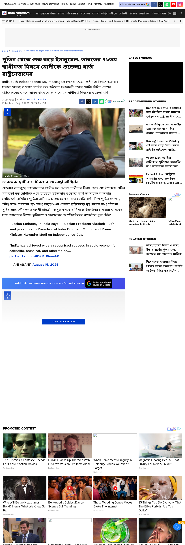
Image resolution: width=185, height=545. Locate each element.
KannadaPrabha (50, 4)
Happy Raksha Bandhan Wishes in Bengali (41, 21)
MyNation (109, 4)
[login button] (170, 13)
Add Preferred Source (132, 4)
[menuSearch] (181, 13)
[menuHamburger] (175, 13)
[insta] (180, 4)
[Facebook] (154, 4)
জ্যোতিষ (144, 13)
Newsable (23, 4)
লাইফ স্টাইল (109, 13)
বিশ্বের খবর (159, 13)
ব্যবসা (95, 13)
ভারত (60, 13)
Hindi (89, 4)
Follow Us (118, 101)
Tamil (73, 4)
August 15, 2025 (45, 264)
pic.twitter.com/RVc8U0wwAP (34, 256)
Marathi (98, 4)
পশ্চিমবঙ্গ (72, 13)
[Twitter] (160, 4)
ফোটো (123, 13)
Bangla (81, 4)
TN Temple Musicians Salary (141, 21)
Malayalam (10, 4)
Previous (174, 21)
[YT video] (173, 4)
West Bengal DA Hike (78, 21)
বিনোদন (85, 13)
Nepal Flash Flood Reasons (108, 21)
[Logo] (17, 13)
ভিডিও (133, 13)
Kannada (35, 4)
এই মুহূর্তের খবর (45, 13)
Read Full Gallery (64, 321)
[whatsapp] (167, 4)
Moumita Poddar (36, 99)
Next (180, 21)
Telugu (64, 4)
